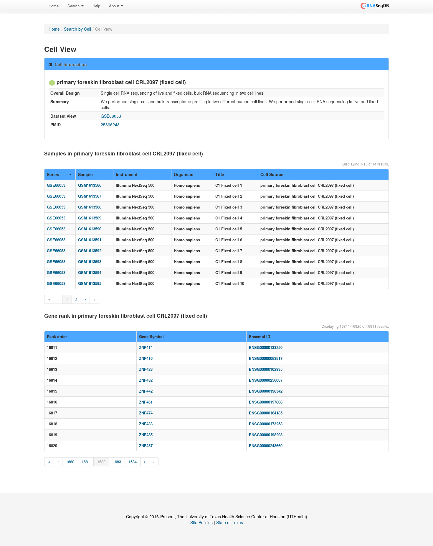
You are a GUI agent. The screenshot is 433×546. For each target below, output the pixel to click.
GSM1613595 (89, 283)
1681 (86, 461)
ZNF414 (146, 347)
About (114, 6)
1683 (117, 461)
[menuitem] (53, 6)
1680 (70, 461)
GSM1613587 (89, 196)
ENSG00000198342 (265, 391)
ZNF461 (146, 402)
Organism (183, 174)
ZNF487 (146, 445)
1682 (101, 461)
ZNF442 (146, 391)
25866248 (110, 124)
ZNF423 (146, 369)
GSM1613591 (89, 239)
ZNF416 (146, 358)
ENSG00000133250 (265, 347)
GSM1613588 (89, 207)
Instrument (127, 174)
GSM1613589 (89, 218)
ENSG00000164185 (265, 413)
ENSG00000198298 (265, 434)
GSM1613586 (89, 185)
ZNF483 (146, 424)
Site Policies (201, 522)
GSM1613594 (89, 272)
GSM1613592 (89, 250)
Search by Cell (77, 29)
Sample (85, 174)
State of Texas (229, 522)
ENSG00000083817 (265, 358)
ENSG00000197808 (265, 402)
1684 (132, 461)
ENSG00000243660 (265, 445)
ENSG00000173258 (265, 424)
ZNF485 (146, 434)
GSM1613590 (89, 229)
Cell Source (271, 174)
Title (219, 174)
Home (54, 6)
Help (96, 6)
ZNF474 (146, 413)
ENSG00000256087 (265, 380)
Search (74, 6)
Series (53, 174)
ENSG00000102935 (265, 369)
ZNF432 (146, 380)
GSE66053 (111, 116)
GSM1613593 (89, 261)
